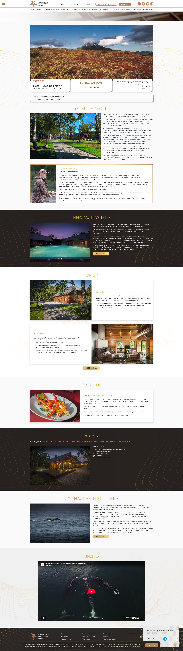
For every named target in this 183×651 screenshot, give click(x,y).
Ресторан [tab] (47, 442)
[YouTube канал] (147, 4)
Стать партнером (88, 634)
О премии (60, 4)
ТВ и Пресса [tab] (111, 442)
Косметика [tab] (59, 442)
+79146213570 (144, 88)
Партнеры (86, 4)
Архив (105, 636)
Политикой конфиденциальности (130, 646)
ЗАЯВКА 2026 (125, 4)
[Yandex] (143, 4)
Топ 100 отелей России (106, 4)
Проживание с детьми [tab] (82, 442)
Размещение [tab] (35, 442)
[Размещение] (60, 465)
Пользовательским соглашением (105, 646)
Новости (64, 636)
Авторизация (66, 639)
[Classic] (61, 300)
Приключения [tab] (125, 442)
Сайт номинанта (91, 88)
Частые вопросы (109, 639)
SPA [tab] (67, 442)
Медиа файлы (108, 634)
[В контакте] (151, 4)
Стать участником (88, 636)
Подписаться (154, 639)
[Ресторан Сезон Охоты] (55, 406)
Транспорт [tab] (99, 442)
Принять (152, 645)
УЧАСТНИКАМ (73, 4)
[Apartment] (122, 343)
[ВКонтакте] (141, 636)
